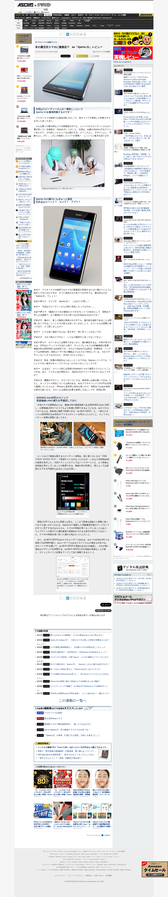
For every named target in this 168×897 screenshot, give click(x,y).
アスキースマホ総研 (44, 42)
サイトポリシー (60, 875)
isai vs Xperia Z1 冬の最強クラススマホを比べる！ (67, 729)
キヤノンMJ (33, 28)
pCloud (64, 28)
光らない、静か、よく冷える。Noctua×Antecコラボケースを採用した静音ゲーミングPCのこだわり (137, 357)
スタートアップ (105, 15)
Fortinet (87, 25)
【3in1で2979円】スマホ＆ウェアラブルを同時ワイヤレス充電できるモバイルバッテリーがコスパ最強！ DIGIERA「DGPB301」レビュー (137, 327)
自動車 (66, 15)
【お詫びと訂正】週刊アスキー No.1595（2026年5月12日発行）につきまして (133, 579)
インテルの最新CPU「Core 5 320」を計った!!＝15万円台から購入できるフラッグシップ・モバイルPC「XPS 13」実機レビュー (94, 747)
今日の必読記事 (60, 867)
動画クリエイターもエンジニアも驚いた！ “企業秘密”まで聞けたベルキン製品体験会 (137, 341)
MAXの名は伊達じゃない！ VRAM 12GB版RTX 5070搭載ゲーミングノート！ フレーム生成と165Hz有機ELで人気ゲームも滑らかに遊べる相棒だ (138, 268)
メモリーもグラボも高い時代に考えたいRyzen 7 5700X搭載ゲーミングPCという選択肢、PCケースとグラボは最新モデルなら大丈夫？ (137, 100)
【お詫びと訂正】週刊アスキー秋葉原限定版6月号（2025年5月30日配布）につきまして (133, 589)
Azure (49, 25)
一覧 (73, 56)
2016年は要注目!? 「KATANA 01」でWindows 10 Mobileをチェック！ (79, 652)
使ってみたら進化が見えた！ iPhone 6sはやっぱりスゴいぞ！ (75, 669)
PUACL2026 (97, 18)
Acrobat (33, 25)
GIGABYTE (49, 23)
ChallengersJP (107, 18)
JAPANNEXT (41, 28)
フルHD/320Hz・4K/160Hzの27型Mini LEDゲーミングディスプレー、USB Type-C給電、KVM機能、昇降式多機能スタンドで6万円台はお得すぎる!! (138, 306)
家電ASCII (37, 18)
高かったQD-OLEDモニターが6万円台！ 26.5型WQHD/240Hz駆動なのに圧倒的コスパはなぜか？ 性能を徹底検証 (138, 288)
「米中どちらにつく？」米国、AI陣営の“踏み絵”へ (60, 758)
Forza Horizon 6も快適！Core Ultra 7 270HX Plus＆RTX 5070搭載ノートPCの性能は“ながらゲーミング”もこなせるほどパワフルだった (137, 121)
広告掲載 (108, 875)
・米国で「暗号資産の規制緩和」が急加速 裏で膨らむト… (23, 253)
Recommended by (94, 835)
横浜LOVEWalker (65, 870)
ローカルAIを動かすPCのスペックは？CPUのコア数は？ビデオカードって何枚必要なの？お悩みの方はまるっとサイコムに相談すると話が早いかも (138, 229)
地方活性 (90, 18)
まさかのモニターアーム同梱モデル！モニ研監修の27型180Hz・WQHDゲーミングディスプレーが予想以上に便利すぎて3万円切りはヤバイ (137, 189)
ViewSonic (72, 23)
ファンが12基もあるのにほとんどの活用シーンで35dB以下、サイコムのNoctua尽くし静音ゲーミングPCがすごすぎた (137, 396)
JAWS (26, 25)
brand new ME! (94, 859)
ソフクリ (117, 25)
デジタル (43, 5)
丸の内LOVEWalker (113, 870)
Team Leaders (80, 864)
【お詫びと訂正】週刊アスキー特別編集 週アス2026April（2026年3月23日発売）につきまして (133, 584)
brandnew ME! (56, 28)
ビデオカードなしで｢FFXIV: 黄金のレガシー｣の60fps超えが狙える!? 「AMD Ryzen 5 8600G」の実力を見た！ (137, 411)
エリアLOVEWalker (53, 870)
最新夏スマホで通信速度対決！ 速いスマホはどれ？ (67, 724)
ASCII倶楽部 (146, 15)
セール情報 (122, 15)
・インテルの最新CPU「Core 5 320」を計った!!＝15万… (23, 246)
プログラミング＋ (91, 864)
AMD (33, 23)
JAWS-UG (58, 856)
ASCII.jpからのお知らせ (122, 575)
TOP (44, 851)
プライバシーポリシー (76, 875)
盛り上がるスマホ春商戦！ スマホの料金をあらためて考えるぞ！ (77, 635)
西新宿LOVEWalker (77, 870)
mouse (34, 20)
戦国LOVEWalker (125, 870)
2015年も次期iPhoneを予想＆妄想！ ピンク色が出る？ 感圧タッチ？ (80, 693)
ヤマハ (95, 25)
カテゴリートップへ (103, 610)
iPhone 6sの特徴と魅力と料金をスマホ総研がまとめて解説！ (75, 681)
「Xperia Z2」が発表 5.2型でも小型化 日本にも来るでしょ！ (72, 735)
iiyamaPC (41, 20)
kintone (41, 25)
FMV (26, 20)
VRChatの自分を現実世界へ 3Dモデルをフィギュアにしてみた (66, 754)
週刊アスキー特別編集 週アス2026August (24, 315)
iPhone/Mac (57, 15)
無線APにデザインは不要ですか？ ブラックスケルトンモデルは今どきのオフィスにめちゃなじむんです (138, 377)
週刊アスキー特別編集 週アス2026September (24, 286)
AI (23, 15)
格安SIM (28, 18)
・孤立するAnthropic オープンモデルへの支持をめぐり (23, 273)
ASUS (72, 20)
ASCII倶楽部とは (26, 278)
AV (86, 15)
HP (79, 20)
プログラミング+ (77, 18)
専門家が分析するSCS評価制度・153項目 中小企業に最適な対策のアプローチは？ (137, 210)
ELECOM (26, 23)
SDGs (85, 18)
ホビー (73, 15)
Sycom (49, 20)
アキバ (91, 15)
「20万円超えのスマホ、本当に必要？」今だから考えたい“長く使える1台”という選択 (137, 138)
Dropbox (64, 25)
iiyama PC (77, 854)
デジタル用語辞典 (81, 867)
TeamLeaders (65, 18)
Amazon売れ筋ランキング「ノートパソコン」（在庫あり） (23, 38)
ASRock (56, 23)
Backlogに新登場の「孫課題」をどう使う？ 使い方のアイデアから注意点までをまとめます (138, 156)
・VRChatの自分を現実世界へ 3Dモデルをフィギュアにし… (23, 259)
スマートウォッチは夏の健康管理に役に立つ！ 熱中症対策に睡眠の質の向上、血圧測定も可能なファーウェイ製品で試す (138, 248)
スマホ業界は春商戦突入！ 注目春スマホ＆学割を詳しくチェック (77, 647)
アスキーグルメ (46, 18)
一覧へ (149, 575)
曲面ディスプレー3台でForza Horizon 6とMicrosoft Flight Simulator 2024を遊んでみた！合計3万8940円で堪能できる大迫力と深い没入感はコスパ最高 (137, 81)
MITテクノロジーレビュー (103, 867)
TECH (40, 15)
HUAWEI (64, 23)
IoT (27, 15)
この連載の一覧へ (72, 700)
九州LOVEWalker (101, 870)
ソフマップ (49, 28)
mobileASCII (91, 867)
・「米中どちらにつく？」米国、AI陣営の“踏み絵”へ (23, 266)
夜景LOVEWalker (90, 870)
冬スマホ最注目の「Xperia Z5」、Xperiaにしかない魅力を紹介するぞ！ (80, 664)
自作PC (80, 15)
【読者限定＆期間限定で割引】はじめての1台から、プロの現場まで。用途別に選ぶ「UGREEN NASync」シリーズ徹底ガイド (137, 172)
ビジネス (33, 15)
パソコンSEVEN (57, 20)
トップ (17, 15)
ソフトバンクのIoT (110, 26)
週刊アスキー (56, 18)
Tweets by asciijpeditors (122, 62)
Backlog (79, 25)
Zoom (102, 25)
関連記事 (101, 390)
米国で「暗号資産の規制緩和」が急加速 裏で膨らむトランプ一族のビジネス (72, 751)
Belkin (79, 23)
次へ (81, 34)
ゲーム (114, 15)
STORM (115, 854)
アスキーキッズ (19, 18)
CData (72, 25)
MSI (64, 20)
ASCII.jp (25, 5)
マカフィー (26, 28)
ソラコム (56, 25)
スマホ (97, 15)
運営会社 (89, 875)
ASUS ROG (41, 23)
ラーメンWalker (41, 870)
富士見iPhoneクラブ (53, 718)
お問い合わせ (98, 875)
